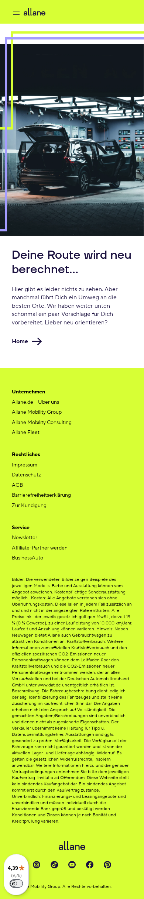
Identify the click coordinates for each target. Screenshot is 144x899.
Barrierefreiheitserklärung (41, 495)
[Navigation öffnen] (16, 11)
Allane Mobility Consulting (42, 422)
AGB (17, 485)
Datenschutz (26, 475)
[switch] (16, 883)
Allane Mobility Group (37, 412)
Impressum (24, 465)
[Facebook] (89, 864)
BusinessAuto (27, 558)
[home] (78, 12)
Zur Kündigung (29, 505)
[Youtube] (72, 864)
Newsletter (24, 537)
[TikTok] (54, 864)
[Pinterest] (107, 864)
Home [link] (20, 341)
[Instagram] (36, 864)
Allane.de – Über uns (35, 402)
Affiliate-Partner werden (40, 548)
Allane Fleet (26, 432)
